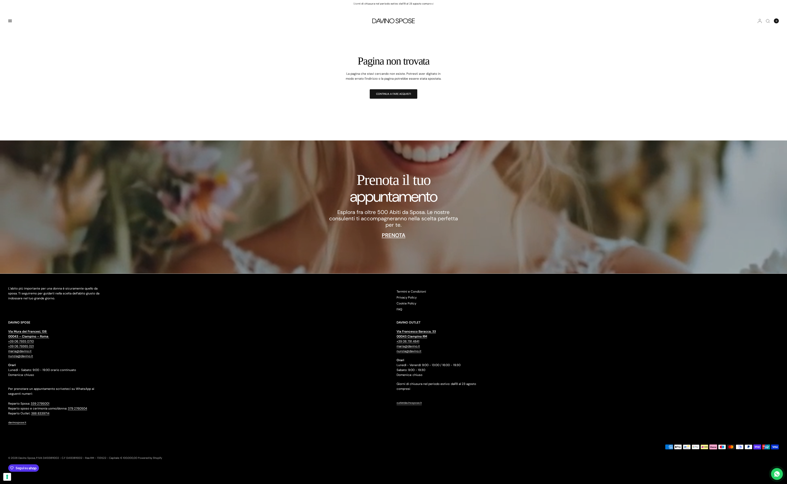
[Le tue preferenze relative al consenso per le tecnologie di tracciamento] (7, 477)
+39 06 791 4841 (408, 341)
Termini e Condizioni (411, 291)
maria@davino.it (20, 351)
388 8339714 (40, 413)
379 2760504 (77, 408)
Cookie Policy (406, 303)
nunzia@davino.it (20, 356)
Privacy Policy (407, 297)
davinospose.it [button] (17, 422)
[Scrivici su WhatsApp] (777, 474)
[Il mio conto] (760, 20)
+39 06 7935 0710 (21, 341)
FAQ (399, 309)
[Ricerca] (768, 20)
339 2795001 (40, 403)
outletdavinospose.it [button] (409, 402)
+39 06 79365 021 (21, 346)
